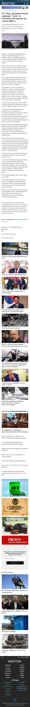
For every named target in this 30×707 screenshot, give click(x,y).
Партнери (22, 682)
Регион (22, 665)
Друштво (8, 675)
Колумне (22, 669)
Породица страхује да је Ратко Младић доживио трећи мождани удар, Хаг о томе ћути (14, 473)
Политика (14, 10)
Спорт (22, 677)
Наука (22, 673)
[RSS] (2, 0)
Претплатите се (15, 562)
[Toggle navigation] (27, 3)
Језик (8, 692)
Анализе (8, 677)
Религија (8, 688)
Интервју (22, 667)
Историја (8, 684)
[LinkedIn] (25, 0)
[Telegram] (27, 0)
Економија (8, 671)
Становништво (8, 690)
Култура (22, 675)
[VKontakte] (23, 0)
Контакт (22, 684)
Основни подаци (8, 682)
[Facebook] (18, 0)
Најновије (8, 665)
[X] (20, 0)
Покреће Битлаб (22, 690)
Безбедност (8, 673)
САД (3, 237)
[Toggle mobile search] (24, 3)
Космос (22, 671)
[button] (27, 3)
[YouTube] (22, 0)
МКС (6, 237)
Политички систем (8, 686)
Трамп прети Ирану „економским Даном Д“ (14, 461)
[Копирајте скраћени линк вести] (15, 231)
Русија (8, 667)
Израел (11, 237)
